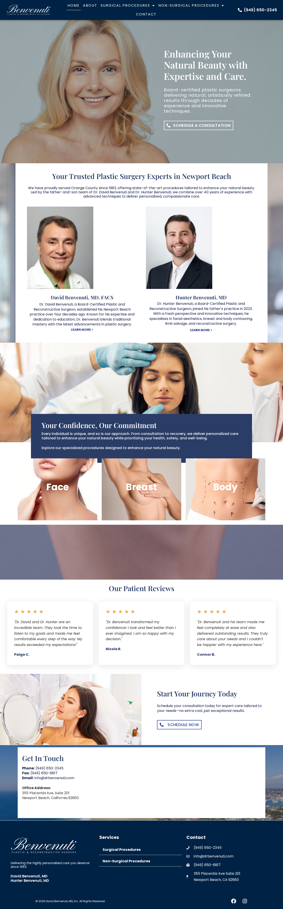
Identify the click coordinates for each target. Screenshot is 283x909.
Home (73, 5)
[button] (140, 850)
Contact (146, 14)
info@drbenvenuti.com (48, 777)
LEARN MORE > (82, 329)
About (90, 5)
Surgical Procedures (125, 5)
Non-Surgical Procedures (188, 5)
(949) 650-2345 (42, 768)
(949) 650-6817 (39, 773)
